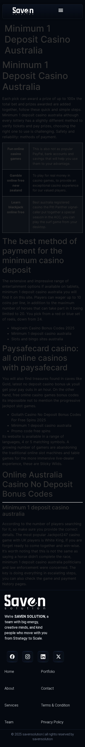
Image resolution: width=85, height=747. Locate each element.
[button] (60, 10)
